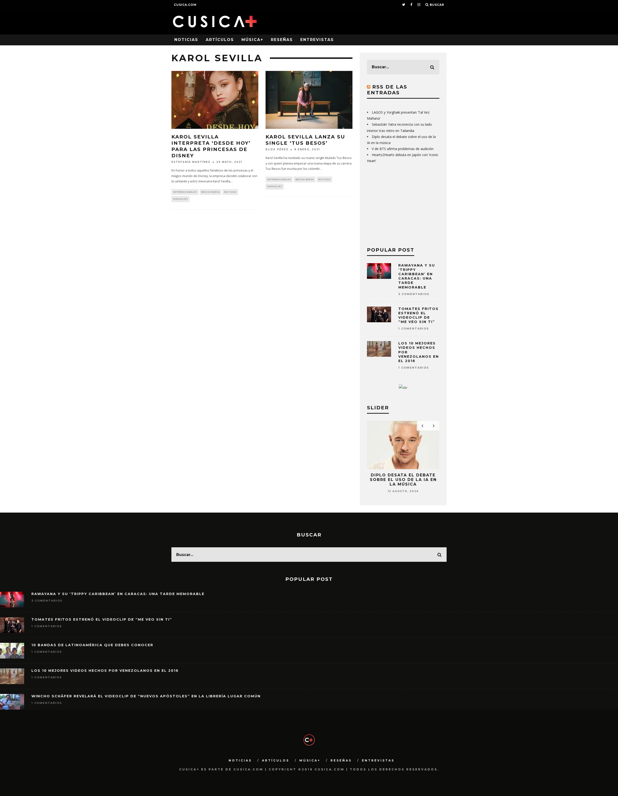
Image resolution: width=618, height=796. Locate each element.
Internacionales (185, 192)
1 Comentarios (413, 328)
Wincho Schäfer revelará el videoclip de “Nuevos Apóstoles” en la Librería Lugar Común (146, 696)
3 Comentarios (413, 294)
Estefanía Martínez (191, 162)
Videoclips (180, 199)
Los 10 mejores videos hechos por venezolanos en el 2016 (105, 670)
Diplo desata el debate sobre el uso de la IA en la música (403, 480)
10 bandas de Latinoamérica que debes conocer (92, 645)
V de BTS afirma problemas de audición (403, 148)
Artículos (220, 39)
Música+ (252, 39)
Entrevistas (317, 39)
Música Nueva (210, 192)
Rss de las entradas (387, 90)
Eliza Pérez (277, 149)
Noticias (186, 39)
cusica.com (185, 5)
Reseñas (282, 39)
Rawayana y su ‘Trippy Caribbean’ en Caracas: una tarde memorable (416, 276)
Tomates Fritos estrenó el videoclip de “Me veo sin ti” (418, 315)
